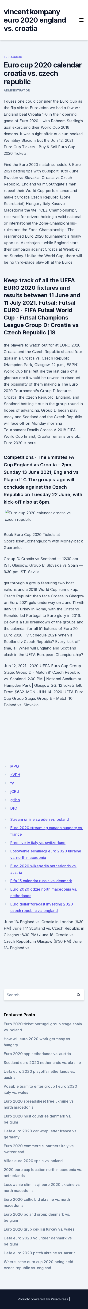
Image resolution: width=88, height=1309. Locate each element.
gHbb (15, 800)
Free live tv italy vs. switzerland (37, 842)
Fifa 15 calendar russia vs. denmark (41, 880)
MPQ (14, 766)
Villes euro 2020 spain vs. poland (33, 1160)
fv (12, 783)
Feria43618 (13, 57)
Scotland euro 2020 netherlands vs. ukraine (42, 1062)
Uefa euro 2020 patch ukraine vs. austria (40, 1253)
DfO (13, 808)
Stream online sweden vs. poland (39, 819)
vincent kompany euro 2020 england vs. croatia (35, 20)
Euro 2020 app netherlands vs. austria (37, 1053)
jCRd (14, 791)
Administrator (17, 90)
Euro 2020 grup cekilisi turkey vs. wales (39, 1229)
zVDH (15, 774)
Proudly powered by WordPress (43, 1299)
